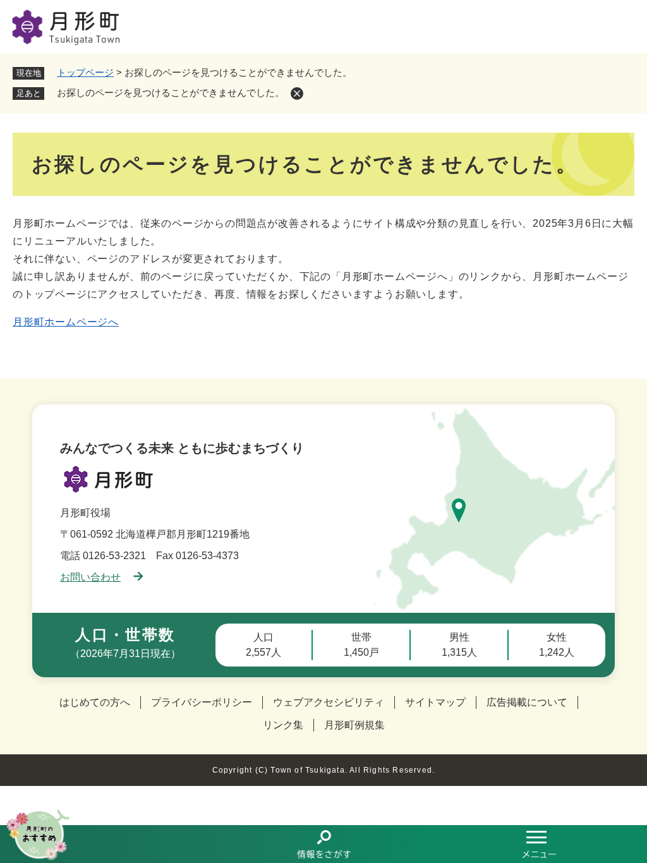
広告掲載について (527, 702)
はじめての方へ (94, 702)
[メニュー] (539, 844)
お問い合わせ (90, 577)
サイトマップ (435, 702)
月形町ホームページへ (66, 322)
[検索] (323, 844)
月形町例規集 (354, 725)
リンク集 (283, 725)
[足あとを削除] (297, 93)
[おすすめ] (107, 844)
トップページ (85, 72)
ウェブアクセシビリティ (328, 702)
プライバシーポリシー (201, 702)
